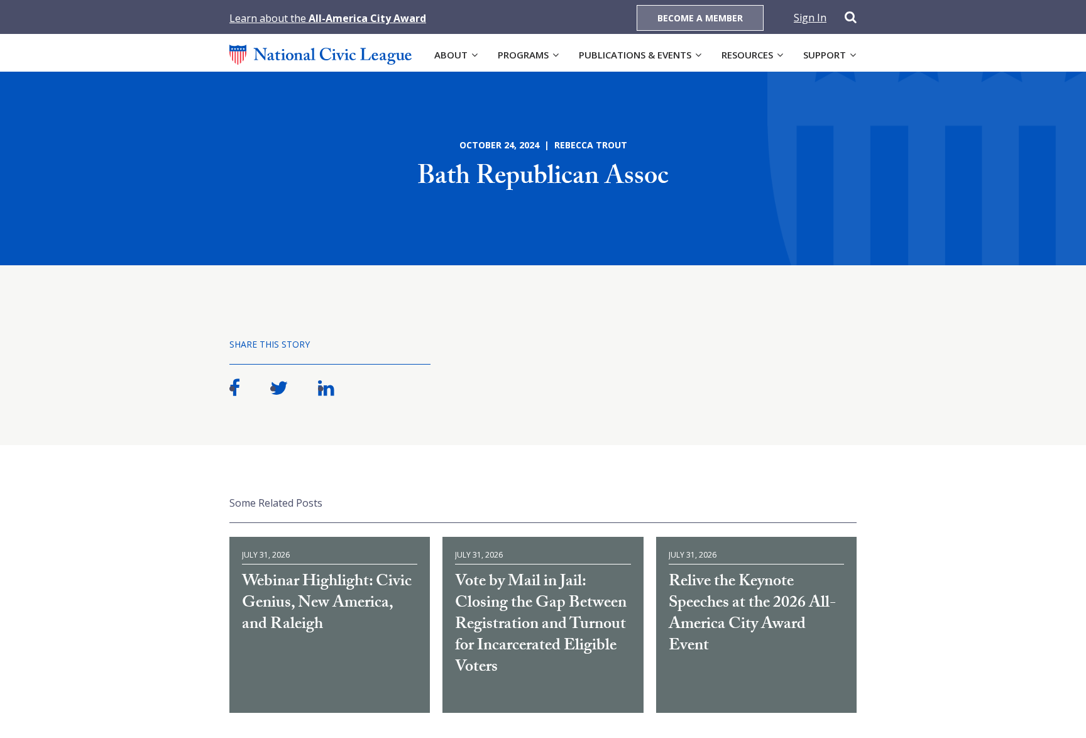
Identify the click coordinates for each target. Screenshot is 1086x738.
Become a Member (700, 18)
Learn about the (327, 18)
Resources (747, 54)
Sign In (810, 18)
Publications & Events (635, 54)
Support (824, 54)
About (451, 54)
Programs (523, 54)
